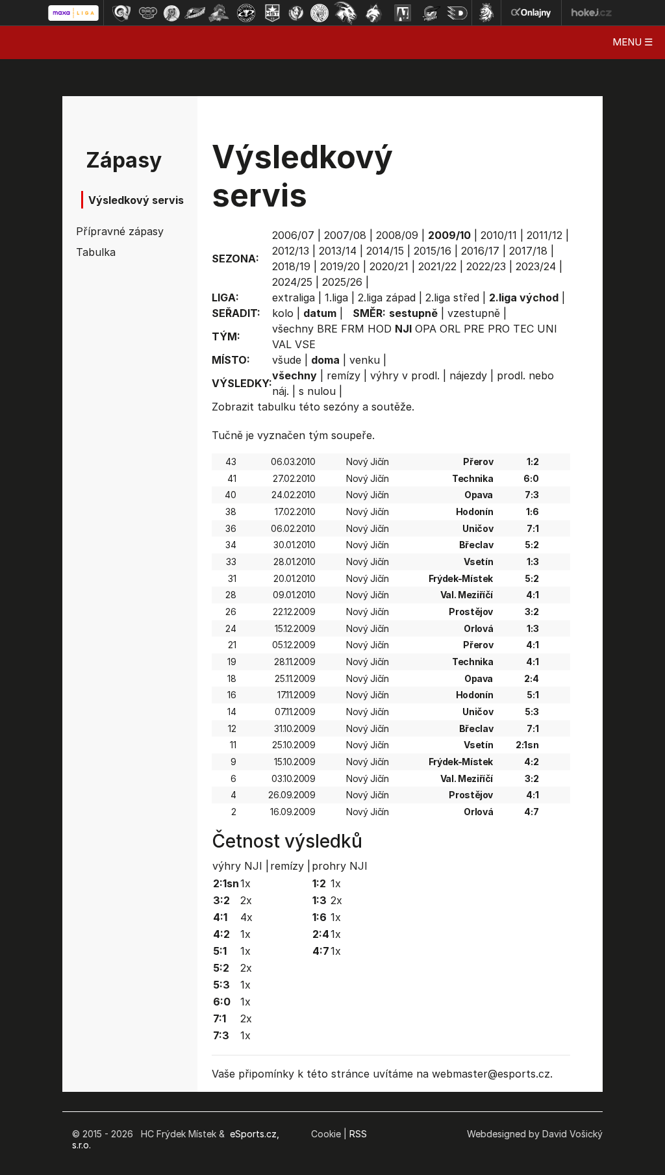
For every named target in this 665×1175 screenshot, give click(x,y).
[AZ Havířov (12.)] (402, 13)
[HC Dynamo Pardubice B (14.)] (457, 13)
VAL (282, 344)
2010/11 (499, 235)
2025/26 (342, 281)
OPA (425, 328)
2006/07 (293, 235)
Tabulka (96, 252)
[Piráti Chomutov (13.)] (431, 13)
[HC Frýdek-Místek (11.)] (374, 13)
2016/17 (480, 250)
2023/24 (536, 266)
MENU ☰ (632, 42)
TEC (523, 328)
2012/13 (290, 250)
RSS (358, 1133)
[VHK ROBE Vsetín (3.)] (171, 13)
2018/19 (291, 266)
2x (246, 900)
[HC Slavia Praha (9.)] (319, 13)
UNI (547, 328)
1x (245, 883)
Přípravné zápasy (113, 231)
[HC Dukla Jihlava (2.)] (148, 13)
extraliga (293, 297)
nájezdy (468, 375)
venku (364, 359)
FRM (352, 328)
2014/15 (385, 250)
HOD (380, 328)
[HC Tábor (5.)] (219, 13)
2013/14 (338, 250)
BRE (327, 328)
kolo (283, 313)
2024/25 (292, 281)
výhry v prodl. (405, 375)
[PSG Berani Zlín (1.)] (121, 13)
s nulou (317, 391)
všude (286, 359)
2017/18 (528, 250)
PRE (474, 328)
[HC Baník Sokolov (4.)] (195, 13)
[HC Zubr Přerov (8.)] (296, 13)
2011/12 (544, 235)
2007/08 (345, 235)
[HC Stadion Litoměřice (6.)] (246, 13)
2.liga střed (452, 297)
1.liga (336, 297)
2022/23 (486, 266)
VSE (305, 344)
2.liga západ (387, 297)
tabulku (276, 406)
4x (246, 917)
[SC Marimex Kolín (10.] (345, 13)
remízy (343, 375)
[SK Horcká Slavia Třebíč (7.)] (272, 13)
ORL (450, 328)
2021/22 (437, 266)
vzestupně (473, 313)
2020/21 (389, 266)
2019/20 (340, 266)
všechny (293, 328)
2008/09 (397, 235)
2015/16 (432, 250)
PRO (499, 328)
